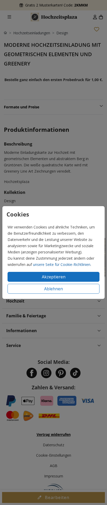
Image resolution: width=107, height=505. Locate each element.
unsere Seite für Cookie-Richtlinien (61, 264)
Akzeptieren (53, 277)
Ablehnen (53, 289)
